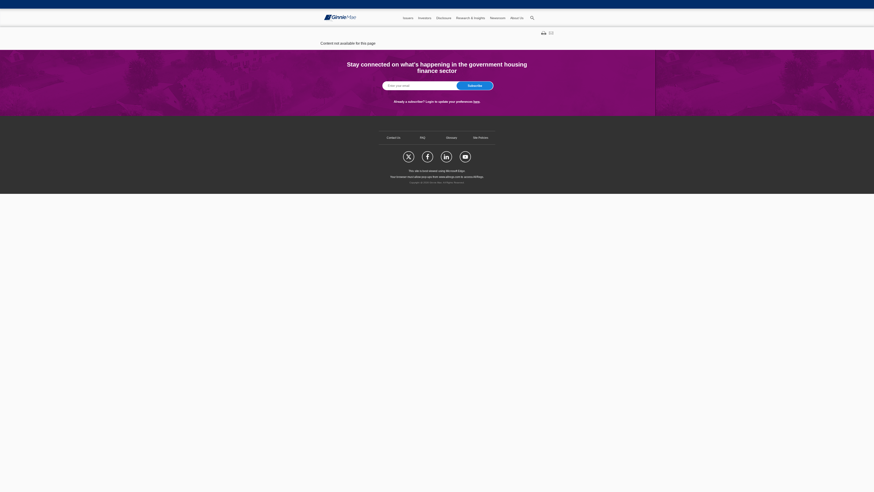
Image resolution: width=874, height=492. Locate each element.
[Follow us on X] (408, 156)
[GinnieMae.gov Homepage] (340, 18)
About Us (516, 18)
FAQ (422, 137)
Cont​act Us (393, 137)
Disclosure (443, 18)
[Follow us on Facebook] (427, 156)
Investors (424, 18)
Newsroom (498, 18)
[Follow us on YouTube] (465, 156)
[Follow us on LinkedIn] (446, 156)
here (476, 101)
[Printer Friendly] (543, 33)
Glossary (451, 137)
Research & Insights (470, 18)
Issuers (408, 18)
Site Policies (480, 137)
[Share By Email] (551, 33)
